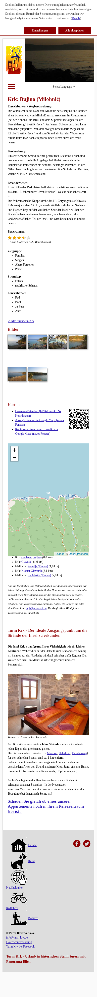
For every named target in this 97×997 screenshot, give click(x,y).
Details (76, 18)
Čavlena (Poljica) (31, 557)
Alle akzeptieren (74, 30)
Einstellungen (40, 30)
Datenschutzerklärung (19, 942)
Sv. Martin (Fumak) (39, 575)
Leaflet (59, 554)
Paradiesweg (79, 753)
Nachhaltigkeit (14, 887)
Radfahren (12, 908)
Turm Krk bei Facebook (20, 946)
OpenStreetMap (78, 554)
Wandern (33, 918)
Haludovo (64, 753)
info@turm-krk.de (36, 608)
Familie (32, 845)
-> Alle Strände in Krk (21, 321)
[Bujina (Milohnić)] (48, 494)
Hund (31, 861)
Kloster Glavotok (31, 571)
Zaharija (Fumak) (38, 566)
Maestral (52, 753)
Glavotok (26, 562)
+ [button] (14, 450)
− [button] (14, 457)
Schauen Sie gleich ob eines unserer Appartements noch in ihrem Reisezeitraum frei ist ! (46, 806)
